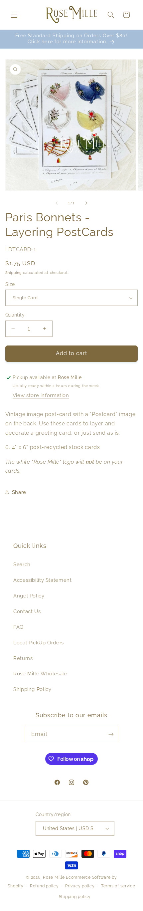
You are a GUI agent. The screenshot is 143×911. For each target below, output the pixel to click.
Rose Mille (54, 877)
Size (10, 284)
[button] (14, 14)
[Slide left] (56, 203)
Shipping (13, 273)
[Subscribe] (111, 734)
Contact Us (27, 611)
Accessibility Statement (42, 580)
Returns (23, 658)
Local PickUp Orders (38, 642)
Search (22, 564)
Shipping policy (75, 896)
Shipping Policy (32, 689)
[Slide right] (86, 203)
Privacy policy (79, 886)
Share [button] (19, 492)
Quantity (15, 315)
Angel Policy (29, 595)
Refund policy (44, 886)
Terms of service (118, 886)
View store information (41, 395)
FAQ (18, 627)
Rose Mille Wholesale (40, 673)
